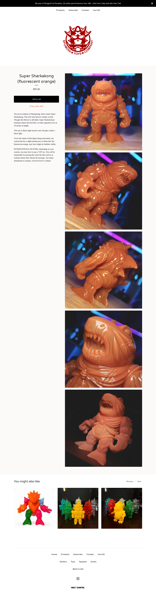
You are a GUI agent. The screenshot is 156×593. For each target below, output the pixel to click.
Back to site (78, 569)
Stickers (63, 561)
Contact (85, 10)
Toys (73, 561)
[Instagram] (78, 578)
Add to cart (36, 99)
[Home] (78, 39)
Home (54, 554)
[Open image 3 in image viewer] (103, 270)
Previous (130, 481)
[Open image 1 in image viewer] (103, 111)
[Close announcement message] (152, 3)
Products (60, 10)
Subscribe (73, 10)
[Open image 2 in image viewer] (103, 191)
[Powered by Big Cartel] (78, 587)
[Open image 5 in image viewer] (103, 428)
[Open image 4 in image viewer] (103, 349)
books (93, 561)
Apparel (83, 561)
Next (139, 481)
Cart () (96, 10)
